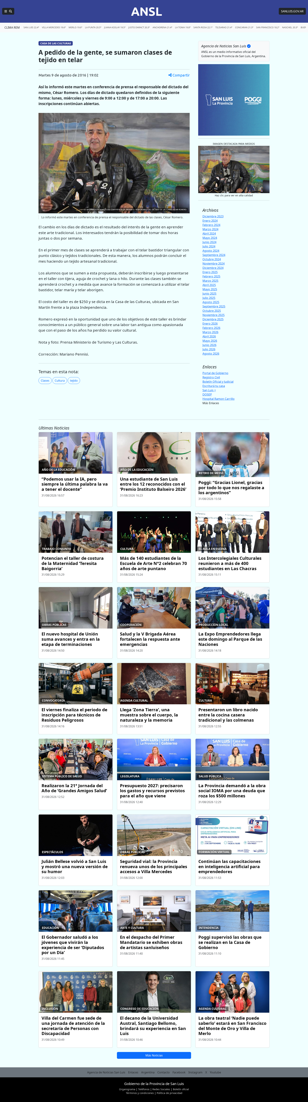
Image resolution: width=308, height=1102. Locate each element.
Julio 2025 (208, 298)
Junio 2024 (209, 242)
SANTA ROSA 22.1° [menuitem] (202, 27)
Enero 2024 (210, 221)
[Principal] (8, 11)
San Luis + (209, 390)
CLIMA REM (12, 27)
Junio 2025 (209, 294)
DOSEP (207, 394)
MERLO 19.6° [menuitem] (75, 27)
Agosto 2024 (210, 251)
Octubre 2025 (211, 311)
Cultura (60, 381)
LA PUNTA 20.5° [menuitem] (93, 27)
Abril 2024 (209, 233)
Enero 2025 (210, 272)
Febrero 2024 (211, 225)
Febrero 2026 (211, 328)
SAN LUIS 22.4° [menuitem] (31, 27)
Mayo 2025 (209, 289)
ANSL (146, 11)
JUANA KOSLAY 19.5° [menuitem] (114, 27)
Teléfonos (144, 1089)
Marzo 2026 (210, 332)
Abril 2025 (209, 285)
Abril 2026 (209, 336)
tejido (74, 381)
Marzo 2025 (210, 281)
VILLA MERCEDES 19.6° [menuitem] (54, 27)
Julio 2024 (208, 246)
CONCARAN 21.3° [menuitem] (244, 27)
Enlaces (133, 1072)
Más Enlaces (210, 403)
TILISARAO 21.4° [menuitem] (223, 27)
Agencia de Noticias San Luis (106, 1072)
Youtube (215, 1072)
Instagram (195, 1072)
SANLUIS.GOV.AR (292, 11)
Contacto (163, 1072)
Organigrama (127, 1089)
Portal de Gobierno (215, 373)
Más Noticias (154, 1055)
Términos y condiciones (140, 1093)
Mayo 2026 (209, 341)
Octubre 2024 (211, 259)
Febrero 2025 (211, 276)
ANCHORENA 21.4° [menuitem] (162, 27)
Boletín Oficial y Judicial (217, 382)
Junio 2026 (209, 345)
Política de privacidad (169, 1093)
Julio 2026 (208, 349)
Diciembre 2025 (213, 319)
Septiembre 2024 (213, 255)
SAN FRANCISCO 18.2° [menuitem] (267, 27)
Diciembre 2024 (213, 268)
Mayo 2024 (209, 238)
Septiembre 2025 (213, 306)
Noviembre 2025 (213, 315)
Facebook (179, 1072)
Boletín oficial (181, 1089)
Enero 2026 (210, 324)
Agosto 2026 (210, 354)
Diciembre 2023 (213, 216)
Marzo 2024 (210, 229)
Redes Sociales (161, 1089)
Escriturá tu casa (213, 386)
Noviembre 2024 (213, 263)
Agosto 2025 (210, 302)
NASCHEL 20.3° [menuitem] (290, 27)
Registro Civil (211, 377)
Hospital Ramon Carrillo (218, 399)
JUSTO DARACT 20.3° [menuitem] (139, 27)
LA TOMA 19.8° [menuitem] (183, 27)
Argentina (148, 1072)
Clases (45, 381)
